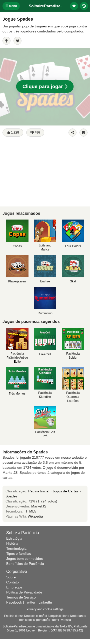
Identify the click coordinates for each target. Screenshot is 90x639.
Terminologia (16, 548)
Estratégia (14, 538)
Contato (12, 582)
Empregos (14, 587)
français (53, 616)
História (12, 543)
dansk (19, 616)
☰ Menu (11, 6)
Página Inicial (38, 491)
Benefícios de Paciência (25, 564)
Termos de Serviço (21, 597)
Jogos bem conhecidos (24, 559)
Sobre (11, 577)
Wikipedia (35, 516)
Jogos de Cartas (65, 491)
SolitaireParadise (45, 6)
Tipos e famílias (18, 553)
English (9, 616)
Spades (12, 496)
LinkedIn (45, 602)
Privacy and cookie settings (45, 609)
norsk (23, 620)
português (43, 620)
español (41, 616)
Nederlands (78, 616)
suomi (55, 620)
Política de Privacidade (24, 592)
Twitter (30, 602)
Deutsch (29, 616)
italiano (64, 616)
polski (32, 620)
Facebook (14, 602)
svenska (65, 620)
